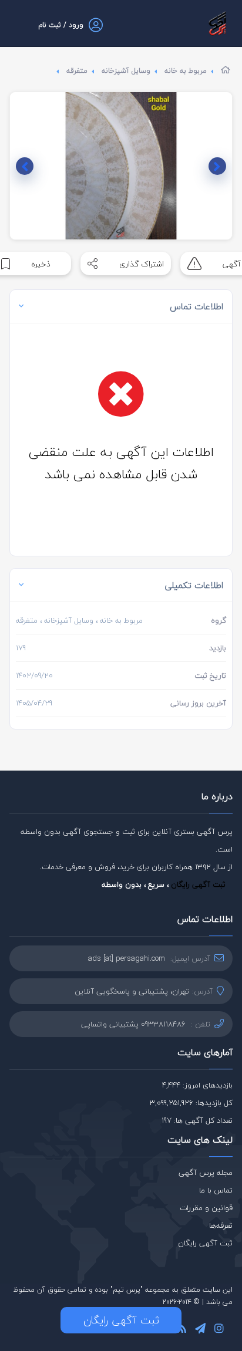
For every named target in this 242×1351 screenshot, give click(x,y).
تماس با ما (216, 1190)
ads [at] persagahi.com (126, 958)
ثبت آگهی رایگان (198, 884)
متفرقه (77, 71)
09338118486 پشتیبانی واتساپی (133, 1024)
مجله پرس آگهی (206, 1172)
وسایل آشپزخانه (126, 71)
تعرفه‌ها (221, 1225)
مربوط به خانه (185, 71)
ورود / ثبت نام (60, 25)
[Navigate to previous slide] (217, 166)
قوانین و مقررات (206, 1207)
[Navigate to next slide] (24, 166)
